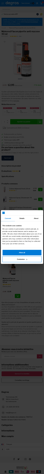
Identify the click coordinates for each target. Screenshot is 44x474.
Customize (21, 259)
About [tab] (36, 218)
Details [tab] (22, 218)
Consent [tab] (8, 218)
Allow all (22, 252)
